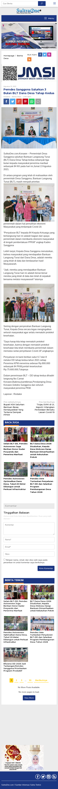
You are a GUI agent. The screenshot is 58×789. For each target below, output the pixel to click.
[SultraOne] (29, 11)
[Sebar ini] (6, 101)
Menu (51, 18)
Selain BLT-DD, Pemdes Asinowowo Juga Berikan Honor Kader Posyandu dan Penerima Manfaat (16, 449)
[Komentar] (38, 101)
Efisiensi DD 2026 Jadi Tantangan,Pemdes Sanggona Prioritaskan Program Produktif (15, 667)
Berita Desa (16, 97)
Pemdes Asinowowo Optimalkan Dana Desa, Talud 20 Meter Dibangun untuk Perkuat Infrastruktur (15, 484)
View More (29, 698)
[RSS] (29, 59)
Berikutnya (41, 680)
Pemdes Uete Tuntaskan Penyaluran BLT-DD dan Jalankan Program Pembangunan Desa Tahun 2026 (42, 637)
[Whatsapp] (32, 101)
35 (30, 680)
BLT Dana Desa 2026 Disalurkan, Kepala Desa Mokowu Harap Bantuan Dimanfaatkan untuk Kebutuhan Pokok (42, 606)
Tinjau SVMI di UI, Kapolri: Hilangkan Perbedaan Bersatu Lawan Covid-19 (44, 407)
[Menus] (55, 3)
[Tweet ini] (12, 101)
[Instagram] (49, 54)
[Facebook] (40, 54)
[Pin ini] (25, 101)
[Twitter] (45, 54)
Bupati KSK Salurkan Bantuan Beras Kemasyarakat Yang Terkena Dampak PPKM (14, 408)
